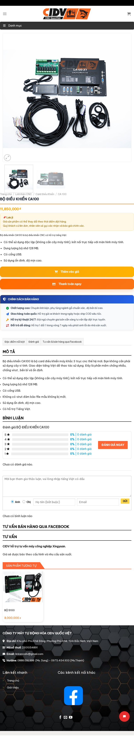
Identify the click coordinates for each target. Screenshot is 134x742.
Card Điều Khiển (45, 194)
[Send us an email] (65, 717)
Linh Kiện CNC (23, 194)
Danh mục (15, 25)
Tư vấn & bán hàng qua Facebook (62, 341)
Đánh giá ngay (113, 445)
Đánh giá (33, 341)
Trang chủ (6, 194)
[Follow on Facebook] (60, 717)
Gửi (125, 501)
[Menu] (5, 13)
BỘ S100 (9, 610)
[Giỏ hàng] (129, 14)
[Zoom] (7, 157)
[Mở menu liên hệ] (124, 716)
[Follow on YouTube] (70, 717)
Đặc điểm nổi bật (15, 341)
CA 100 (62, 194)
